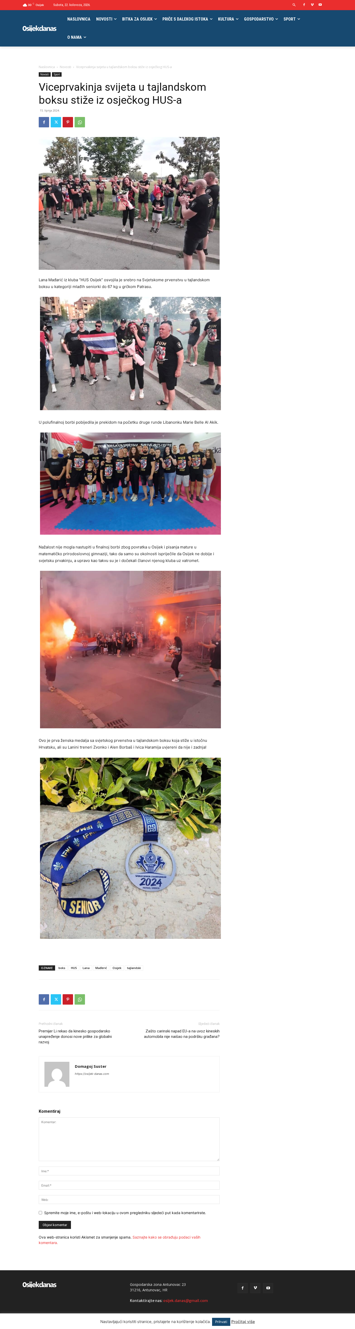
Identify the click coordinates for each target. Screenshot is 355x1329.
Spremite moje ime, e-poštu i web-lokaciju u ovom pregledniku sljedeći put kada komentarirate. (125, 1212)
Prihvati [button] (221, 1322)
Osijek (117, 968)
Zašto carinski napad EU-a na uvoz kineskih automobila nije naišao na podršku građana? (182, 1034)
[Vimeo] (312, 5)
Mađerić (101, 968)
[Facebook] (304, 5)
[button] (294, 5)
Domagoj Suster (91, 1066)
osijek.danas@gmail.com (185, 1300)
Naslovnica (47, 67)
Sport (57, 74)
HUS (74, 968)
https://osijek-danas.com (92, 1074)
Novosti (65, 67)
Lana (86, 968)
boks (61, 968)
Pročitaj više (243, 1321)
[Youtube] (320, 5)
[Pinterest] (68, 122)
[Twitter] (56, 122)
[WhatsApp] (80, 122)
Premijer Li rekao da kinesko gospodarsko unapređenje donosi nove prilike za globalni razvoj (75, 1036)
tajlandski (134, 968)
